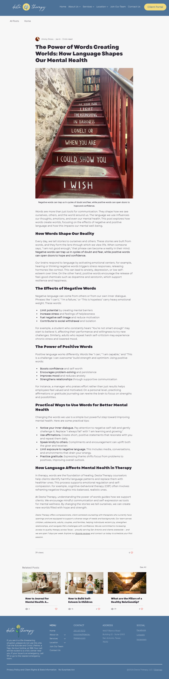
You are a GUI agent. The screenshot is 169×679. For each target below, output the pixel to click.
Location (54, 642)
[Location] (65, 643)
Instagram (141, 639)
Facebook (141, 630)
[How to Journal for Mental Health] (41, 583)
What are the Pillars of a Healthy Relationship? (126, 600)
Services (54, 638)
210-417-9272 (79, 630)
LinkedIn (141, 635)
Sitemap (158, 669)
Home (27, 21)
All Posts (14, 21)
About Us (54, 634)
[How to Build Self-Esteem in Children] (84, 583)
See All (143, 567)
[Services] (65, 639)
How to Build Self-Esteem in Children (80, 600)
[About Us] (65, 635)
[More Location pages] (107, 6)
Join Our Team (56, 646)
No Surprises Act (66, 669)
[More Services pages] (93, 6)
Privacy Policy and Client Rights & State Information (32, 669)
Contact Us (55, 650)
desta (16, 7)
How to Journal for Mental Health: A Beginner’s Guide (37, 600)
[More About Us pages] (80, 6)
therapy (39, 7)
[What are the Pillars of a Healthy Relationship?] (127, 583)
